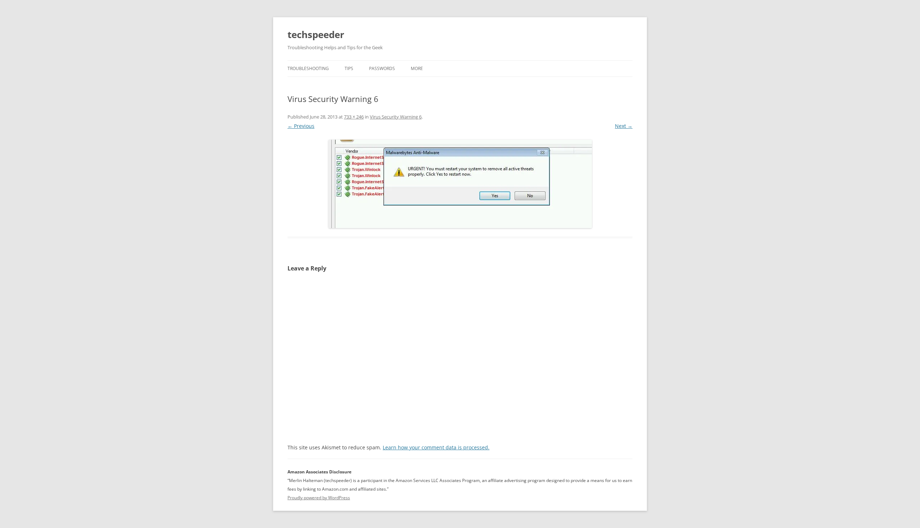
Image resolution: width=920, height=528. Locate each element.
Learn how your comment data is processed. (436, 447)
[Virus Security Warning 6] (460, 184)
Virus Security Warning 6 (396, 117)
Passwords (382, 68)
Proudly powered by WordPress (319, 498)
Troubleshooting (308, 68)
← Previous (301, 125)
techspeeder (316, 34)
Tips (349, 68)
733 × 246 (354, 117)
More (417, 68)
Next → (623, 125)
